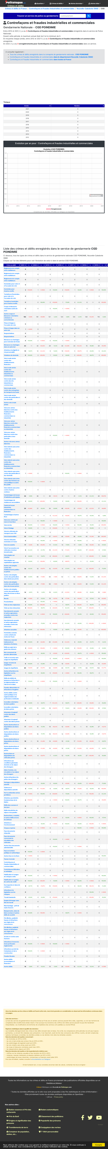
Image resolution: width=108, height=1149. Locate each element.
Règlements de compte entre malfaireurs (11, 269)
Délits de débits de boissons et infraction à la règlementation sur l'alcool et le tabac (11, 681)
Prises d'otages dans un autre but (12, 329)
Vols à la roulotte (9, 545)
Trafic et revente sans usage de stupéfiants (11, 658)
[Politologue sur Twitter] (90, 1119)
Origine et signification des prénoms (19, 1122)
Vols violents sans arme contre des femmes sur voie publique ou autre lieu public (12, 482)
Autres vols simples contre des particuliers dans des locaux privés (11, 584)
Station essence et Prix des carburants (19, 1111)
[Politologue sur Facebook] (82, 1119)
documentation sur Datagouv (41, 1059)
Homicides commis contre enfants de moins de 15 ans (10, 635)
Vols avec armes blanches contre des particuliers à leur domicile (11, 435)
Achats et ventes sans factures (11, 937)
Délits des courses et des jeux (11, 806)
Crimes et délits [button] (57, 3)
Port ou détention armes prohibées (12, 794)
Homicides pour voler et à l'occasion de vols (12, 285)
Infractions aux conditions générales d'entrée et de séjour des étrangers (11, 764)
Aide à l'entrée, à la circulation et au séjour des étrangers (11, 772)
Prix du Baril (14, 1116)
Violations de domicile (11, 355)
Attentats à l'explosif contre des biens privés (12, 720)
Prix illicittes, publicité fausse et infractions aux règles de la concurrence (11, 930)
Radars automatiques (49, 1110)
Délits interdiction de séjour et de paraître (11, 811)
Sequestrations (9, 333)
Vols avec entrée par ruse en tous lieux (11, 521)
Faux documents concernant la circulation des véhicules (9, 839)
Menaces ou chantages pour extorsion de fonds (12, 341)
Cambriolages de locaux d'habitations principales (12, 496)
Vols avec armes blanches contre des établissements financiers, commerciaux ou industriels (11, 413)
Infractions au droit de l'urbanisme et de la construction (11, 951)
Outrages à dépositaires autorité (12, 783)
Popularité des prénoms (50, 1121)
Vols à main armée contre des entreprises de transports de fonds (11, 390)
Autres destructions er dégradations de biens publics (11, 727)
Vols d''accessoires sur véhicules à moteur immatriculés (11, 550)
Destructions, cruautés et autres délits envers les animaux (11, 817)
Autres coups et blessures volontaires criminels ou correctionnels (11, 317)
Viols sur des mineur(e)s (12, 608)
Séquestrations (9, 336)
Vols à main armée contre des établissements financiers (10, 361)
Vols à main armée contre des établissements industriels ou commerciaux (10, 372)
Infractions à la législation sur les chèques (9, 892)
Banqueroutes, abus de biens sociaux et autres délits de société (11, 913)
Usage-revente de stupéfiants (10, 664)
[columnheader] (27, 105)
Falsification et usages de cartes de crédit (11, 881)
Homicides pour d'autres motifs (9, 290)
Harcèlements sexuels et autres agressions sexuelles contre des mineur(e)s (11, 623)
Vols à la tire (8, 525)
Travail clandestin (10, 897)
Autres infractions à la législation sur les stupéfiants (11, 673)
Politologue (64, 1087)
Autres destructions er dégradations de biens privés (11, 741)
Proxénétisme (8, 601)
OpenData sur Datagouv (54, 1083)
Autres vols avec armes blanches (12, 442)
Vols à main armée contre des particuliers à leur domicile (12, 397)
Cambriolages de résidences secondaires (12, 501)
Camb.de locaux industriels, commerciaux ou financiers (9, 508)
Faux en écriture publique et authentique (12, 852)
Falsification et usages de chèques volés (11, 875)
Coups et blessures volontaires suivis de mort (11, 308)
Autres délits (8, 966)
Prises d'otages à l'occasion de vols (10, 324)
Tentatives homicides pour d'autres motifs (11, 302)
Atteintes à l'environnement (9, 824)
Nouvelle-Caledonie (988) (88, 9)
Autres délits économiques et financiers (9, 961)
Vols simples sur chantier (9, 556)
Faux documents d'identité (9, 832)
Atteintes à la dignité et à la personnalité (11, 351)
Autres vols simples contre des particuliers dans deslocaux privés (11, 577)
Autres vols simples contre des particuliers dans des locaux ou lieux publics (12, 592)
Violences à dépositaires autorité (11, 788)
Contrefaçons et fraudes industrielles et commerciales (51, 9)
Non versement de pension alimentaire (10, 653)
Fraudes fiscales (9, 956)
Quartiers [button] (39, 3)
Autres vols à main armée (10, 403)
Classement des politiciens (52, 1116)
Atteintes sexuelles (10, 629)
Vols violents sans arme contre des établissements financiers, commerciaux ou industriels (12, 452)
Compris (98, 1144)
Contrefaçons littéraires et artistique (12, 870)
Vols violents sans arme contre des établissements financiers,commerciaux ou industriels (12, 464)
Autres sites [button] (94, 3)
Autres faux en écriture (11, 856)
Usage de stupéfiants (11, 668)
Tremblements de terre (18, 1127)
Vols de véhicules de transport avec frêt (11, 532)
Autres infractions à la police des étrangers (11, 778)
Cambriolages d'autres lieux (11, 515)
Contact (100, 1124)
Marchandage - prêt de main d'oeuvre (11, 907)
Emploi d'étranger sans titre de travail (11, 901)
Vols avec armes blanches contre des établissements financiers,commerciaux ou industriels (12, 425)
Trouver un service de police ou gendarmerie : (38, 16)
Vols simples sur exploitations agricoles (11, 561)
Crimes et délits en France (16, 9)
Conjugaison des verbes (50, 1127)
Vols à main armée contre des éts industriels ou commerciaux (10, 382)
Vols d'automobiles (10, 536)
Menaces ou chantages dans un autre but (11, 346)
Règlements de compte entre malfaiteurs (11, 274)
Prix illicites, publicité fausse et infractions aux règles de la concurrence (11, 921)
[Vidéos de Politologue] (99, 1119)
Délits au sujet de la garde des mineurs (10, 648)
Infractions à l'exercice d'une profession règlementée (11, 944)
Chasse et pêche (9, 828)
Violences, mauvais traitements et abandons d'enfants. (10, 642)
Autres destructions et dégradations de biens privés (11, 748)
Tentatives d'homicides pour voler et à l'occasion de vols (11, 296)
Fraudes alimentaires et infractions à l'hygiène (11, 688)
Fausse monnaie (9, 859)
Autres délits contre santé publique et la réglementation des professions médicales (11, 696)
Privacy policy (58, 1097)
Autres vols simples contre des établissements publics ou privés (11, 569)
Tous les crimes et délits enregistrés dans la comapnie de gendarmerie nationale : (49, 54)
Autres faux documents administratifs (12, 846)
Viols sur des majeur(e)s (12, 605)
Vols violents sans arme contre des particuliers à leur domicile (12, 473)
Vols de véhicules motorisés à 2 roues (10, 540)
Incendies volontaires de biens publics (11, 703)
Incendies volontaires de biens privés (11, 708)
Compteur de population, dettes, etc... (18, 1133)
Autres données (76, 3)
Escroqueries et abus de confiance (12, 886)
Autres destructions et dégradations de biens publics (11, 734)
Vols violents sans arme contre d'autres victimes (12, 490)
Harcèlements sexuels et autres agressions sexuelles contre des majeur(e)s (11, 614)
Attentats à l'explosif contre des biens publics (11, 714)
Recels (6, 598)
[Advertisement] (54, 83)
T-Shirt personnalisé (49, 1132)
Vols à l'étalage (9, 528)
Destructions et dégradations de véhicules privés (9, 755)
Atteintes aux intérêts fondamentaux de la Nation (11, 800)
